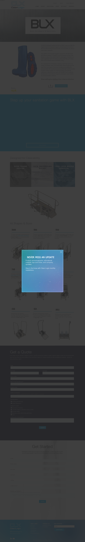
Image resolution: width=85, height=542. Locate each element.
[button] (61, 252)
